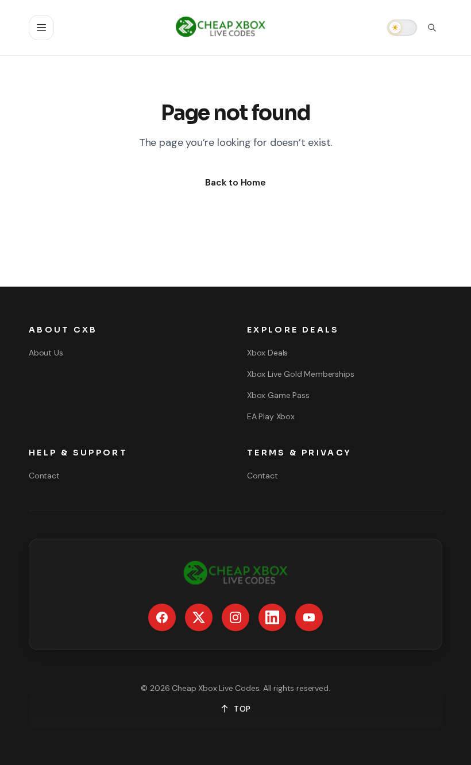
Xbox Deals (267, 352)
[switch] (402, 28)
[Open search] (432, 27)
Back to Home (235, 182)
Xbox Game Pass (278, 395)
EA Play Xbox (271, 416)
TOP (242, 709)
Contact (44, 475)
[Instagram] (235, 617)
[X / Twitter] (199, 617)
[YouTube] (309, 617)
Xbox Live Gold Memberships (300, 374)
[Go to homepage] (220, 27)
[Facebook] (162, 617)
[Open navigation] (41, 27)
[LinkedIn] (272, 617)
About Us (46, 352)
